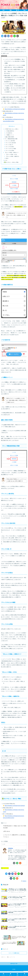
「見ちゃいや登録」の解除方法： (12, 156)
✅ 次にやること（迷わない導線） (11, 162)
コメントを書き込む (14, 953)
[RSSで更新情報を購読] (20, 863)
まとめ (5, 160)
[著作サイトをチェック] (14, 863)
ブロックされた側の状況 (10, 142)
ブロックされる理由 (9, 150)
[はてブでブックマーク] (8, 36)
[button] (17, 36)
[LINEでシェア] (14, 36)
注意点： (7, 158)
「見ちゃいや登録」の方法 (11, 154)
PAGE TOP (14, 963)
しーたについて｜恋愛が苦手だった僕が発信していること (14, 835)
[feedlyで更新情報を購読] (17, 863)
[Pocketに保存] (11, 36)
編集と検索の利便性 (9, 136)
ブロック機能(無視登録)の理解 (10, 138)
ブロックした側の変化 (10, 140)
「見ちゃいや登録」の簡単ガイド (11, 152)
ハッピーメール (5, 868)
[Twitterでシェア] (2, 36)
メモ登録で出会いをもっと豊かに (11, 129)
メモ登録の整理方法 (9, 131)
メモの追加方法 (8, 132)
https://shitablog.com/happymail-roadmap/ (15, 109)
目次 (10, 126)
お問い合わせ (6, 831)
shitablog (10, 848)
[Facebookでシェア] (5, 36)
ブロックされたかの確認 (10, 148)
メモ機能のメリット (9, 134)
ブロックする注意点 (9, 146)
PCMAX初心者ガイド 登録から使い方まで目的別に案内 (14, 826)
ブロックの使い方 (9, 144)
